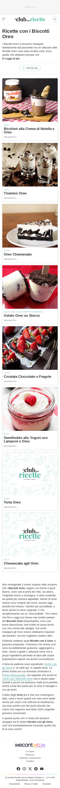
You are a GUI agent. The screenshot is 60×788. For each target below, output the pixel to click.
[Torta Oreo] (30, 474)
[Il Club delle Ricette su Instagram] (24, 769)
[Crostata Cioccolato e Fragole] (30, 348)
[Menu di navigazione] (3, 19)
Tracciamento (14, 784)
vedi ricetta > (10, 137)
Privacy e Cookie (31, 784)
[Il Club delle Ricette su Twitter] (30, 769)
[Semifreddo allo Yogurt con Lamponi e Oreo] (30, 409)
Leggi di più (12, 58)
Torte (7, 251)
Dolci (6, 125)
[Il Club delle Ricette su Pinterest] (36, 769)
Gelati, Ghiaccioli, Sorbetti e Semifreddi (23, 312)
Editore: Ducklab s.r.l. (36, 778)
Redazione (30, 755)
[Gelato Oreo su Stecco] (30, 287)
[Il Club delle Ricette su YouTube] (42, 769)
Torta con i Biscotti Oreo (17, 678)
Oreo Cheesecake (14, 675)
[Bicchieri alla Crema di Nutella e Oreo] (30, 100)
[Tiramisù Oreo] (30, 164)
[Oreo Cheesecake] (30, 226)
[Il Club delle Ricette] (30, 19)
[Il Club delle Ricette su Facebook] (18, 769)
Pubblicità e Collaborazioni (30, 758)
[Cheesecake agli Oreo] (30, 535)
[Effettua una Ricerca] (55, 19)
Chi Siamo (30, 752)
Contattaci (30, 761)
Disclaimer (47, 784)
